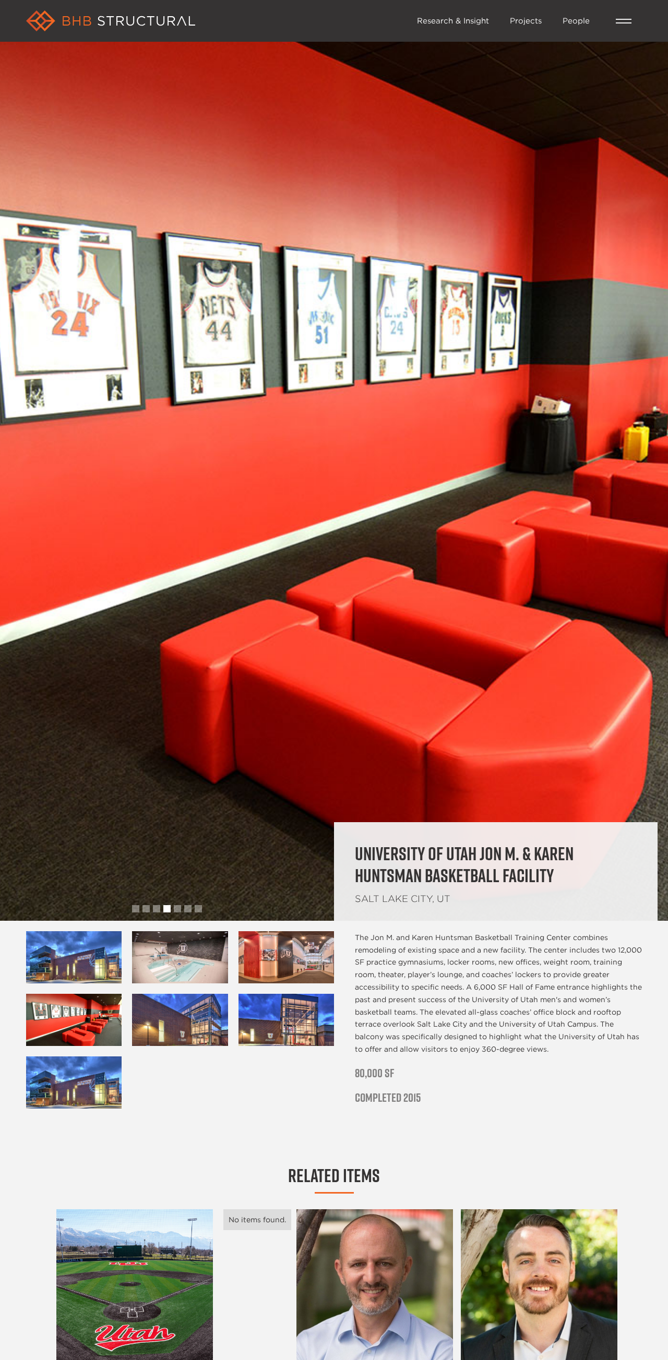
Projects (526, 20)
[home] (216, 20)
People (576, 20)
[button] (623, 21)
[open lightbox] (74, 957)
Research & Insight (453, 20)
